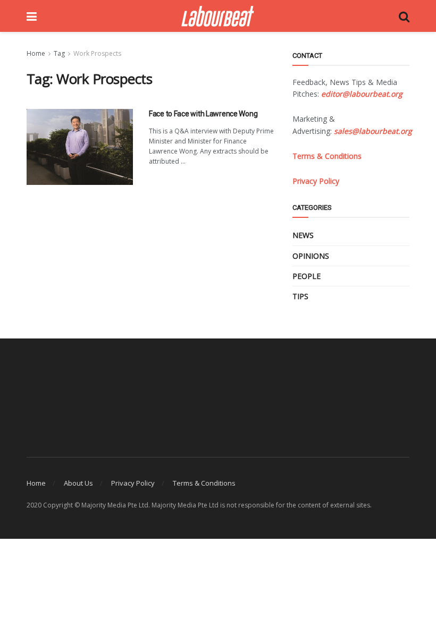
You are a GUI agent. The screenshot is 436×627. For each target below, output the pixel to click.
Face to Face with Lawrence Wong (203, 113)
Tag (59, 53)
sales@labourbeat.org (373, 131)
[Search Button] (404, 16)
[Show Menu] (32, 16)
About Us (78, 483)
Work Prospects (97, 53)
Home (36, 53)
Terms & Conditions (204, 483)
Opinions (310, 256)
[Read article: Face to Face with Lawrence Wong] (80, 147)
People (306, 276)
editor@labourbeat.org (362, 94)
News (303, 235)
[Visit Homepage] (217, 16)
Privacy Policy (133, 483)
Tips (300, 296)
